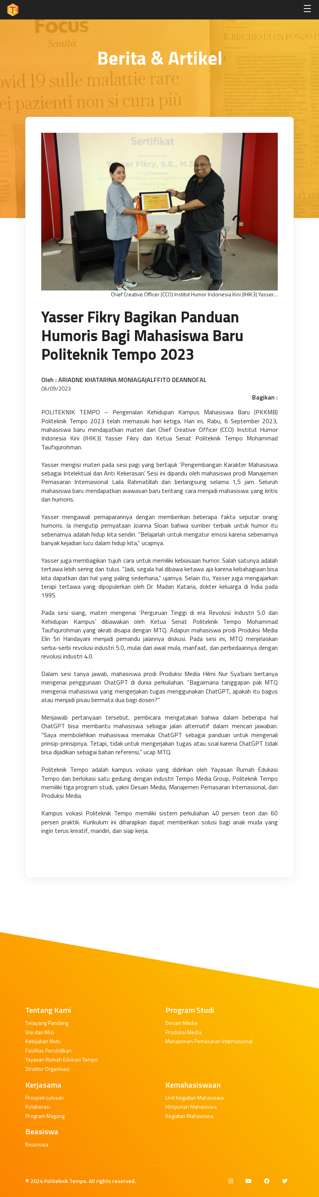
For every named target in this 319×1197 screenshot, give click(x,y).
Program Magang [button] (45, 1116)
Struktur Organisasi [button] (47, 1069)
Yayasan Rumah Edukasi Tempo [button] (61, 1059)
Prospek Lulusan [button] (44, 1097)
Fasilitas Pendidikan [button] (48, 1050)
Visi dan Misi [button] (39, 1032)
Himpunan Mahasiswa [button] (191, 1106)
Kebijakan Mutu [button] (43, 1041)
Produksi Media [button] (183, 1032)
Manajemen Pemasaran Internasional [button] (208, 1041)
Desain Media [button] (181, 1023)
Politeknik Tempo (65, 1181)
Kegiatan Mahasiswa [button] (189, 1116)
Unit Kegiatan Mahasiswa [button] (194, 1097)
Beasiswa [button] (36, 1144)
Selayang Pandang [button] (46, 1023)
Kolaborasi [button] (37, 1106)
